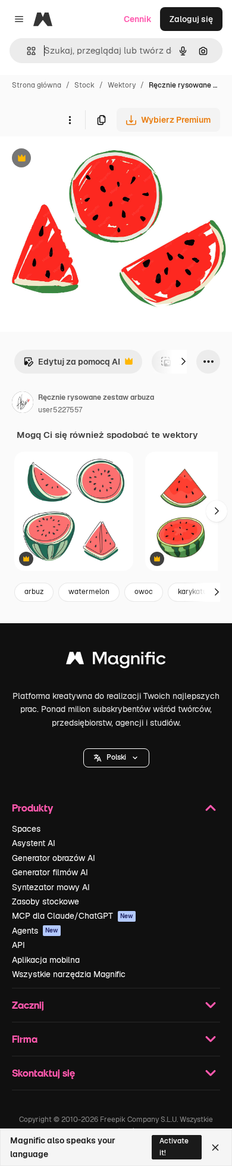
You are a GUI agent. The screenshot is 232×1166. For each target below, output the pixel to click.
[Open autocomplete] (26, 50)
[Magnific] (116, 661)
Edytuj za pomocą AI (71, 365)
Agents (35, 930)
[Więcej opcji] (69, 120)
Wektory (122, 85)
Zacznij (28, 1005)
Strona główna (36, 85)
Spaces (26, 828)
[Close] (215, 1147)
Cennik (138, 19)
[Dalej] (183, 362)
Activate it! (174, 1146)
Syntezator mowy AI (51, 887)
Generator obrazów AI (53, 858)
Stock (84, 85)
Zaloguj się (191, 19)
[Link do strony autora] (22, 403)
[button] (116, 757)
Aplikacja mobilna (46, 959)
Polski (116, 757)
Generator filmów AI (50, 872)
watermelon (88, 591)
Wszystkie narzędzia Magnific (69, 974)
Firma (24, 1039)
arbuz (33, 591)
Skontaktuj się (43, 1072)
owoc (143, 591)
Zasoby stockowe (45, 901)
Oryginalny (82, 159)
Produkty (32, 807)
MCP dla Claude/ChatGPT (72, 915)
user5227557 (60, 410)
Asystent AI (33, 843)
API (18, 945)
